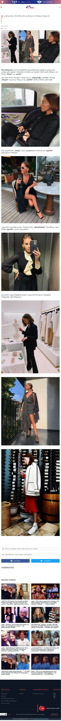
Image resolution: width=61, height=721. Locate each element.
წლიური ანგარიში (5, 703)
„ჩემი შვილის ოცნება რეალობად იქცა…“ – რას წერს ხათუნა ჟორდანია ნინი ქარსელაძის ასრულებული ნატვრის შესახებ (15, 673)
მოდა (19, 549)
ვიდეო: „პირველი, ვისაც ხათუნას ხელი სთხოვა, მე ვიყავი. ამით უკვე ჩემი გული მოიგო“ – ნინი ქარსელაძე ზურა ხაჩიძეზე (15, 626)
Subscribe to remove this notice (41, 718)
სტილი (35, 549)
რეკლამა (21, 693)
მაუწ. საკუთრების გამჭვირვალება (9, 700)
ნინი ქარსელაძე (27, 549)
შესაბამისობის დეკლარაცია (7, 698)
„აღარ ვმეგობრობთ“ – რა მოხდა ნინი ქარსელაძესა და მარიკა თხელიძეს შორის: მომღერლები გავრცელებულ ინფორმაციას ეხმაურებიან (45, 649)
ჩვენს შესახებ (4, 693)
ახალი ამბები (18, 554)
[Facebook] (54, 694)
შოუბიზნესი (28, 554)
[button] (1, 7)
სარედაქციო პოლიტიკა (38, 693)
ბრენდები (13, 549)
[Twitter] (54, 696)
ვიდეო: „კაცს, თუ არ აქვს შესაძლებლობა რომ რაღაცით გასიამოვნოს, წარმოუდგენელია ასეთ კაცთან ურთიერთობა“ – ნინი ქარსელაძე (43, 673)
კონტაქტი (3, 696)
